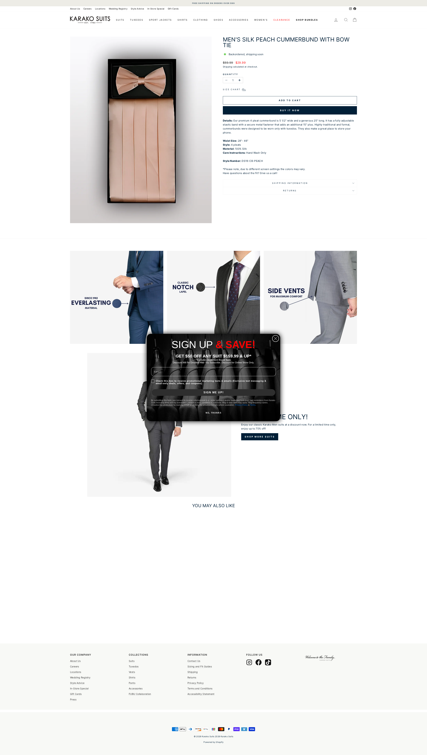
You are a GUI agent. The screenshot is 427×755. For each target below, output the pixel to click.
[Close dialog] (276, 339)
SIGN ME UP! (213, 392)
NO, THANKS (214, 413)
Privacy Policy (241, 405)
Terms (253, 405)
